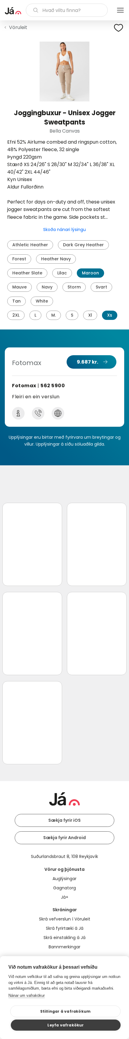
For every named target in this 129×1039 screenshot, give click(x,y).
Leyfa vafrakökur (65, 1025)
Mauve (19, 287)
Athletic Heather (30, 245)
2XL (16, 315)
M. (53, 315)
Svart (101, 287)
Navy (47, 287)
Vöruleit (18, 27)
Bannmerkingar (64, 947)
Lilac (62, 273)
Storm (74, 287)
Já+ (64, 897)
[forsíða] (13, 10)
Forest (19, 259)
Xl (90, 315)
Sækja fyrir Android (64, 838)
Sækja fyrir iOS (64, 820)
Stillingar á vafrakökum (65, 1011)
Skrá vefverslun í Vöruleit (64, 919)
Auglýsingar (64, 879)
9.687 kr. (87, 362)
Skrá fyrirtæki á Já (64, 928)
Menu (120, 10)
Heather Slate (27, 273)
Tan (16, 301)
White (42, 301)
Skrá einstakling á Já (65, 938)
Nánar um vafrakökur (26, 995)
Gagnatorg (64, 888)
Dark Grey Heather (83, 245)
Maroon (90, 273)
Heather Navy (56, 259)
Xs (109, 315)
